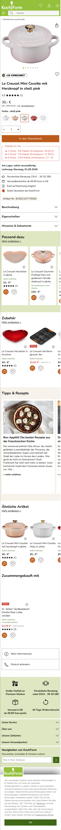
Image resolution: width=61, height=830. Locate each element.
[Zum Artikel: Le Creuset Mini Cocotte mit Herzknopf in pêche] (15, 529)
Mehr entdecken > (11, 241)
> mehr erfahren (12, 474)
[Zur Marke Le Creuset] (14, 75)
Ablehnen (40, 803)
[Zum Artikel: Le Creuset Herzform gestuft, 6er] (43, 337)
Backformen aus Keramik (14, 19)
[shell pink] (24, 118)
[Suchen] (12, 13)
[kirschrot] (34, 118)
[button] (56, 25)
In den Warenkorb (30, 139)
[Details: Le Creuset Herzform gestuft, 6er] (34, 346)
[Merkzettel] (41, 5)
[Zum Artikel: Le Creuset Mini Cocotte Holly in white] (43, 529)
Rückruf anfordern (20, 664)
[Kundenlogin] (49, 5)
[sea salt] (43, 118)
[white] (6, 118)
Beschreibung (10, 207)
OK (30, 822)
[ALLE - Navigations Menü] (3, 13)
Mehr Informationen (21, 653)
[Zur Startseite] (12, 5)
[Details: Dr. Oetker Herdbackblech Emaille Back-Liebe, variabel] (6, 604)
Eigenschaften (11, 216)
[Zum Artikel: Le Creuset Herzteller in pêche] (15, 258)
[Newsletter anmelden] (56, 760)
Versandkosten (27, 106)
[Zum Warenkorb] (57, 5)
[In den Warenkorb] (6, 292)
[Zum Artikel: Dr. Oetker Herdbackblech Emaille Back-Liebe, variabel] (16, 595)
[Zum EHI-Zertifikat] (4, 190)
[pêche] (15, 118)
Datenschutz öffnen (45, 815)
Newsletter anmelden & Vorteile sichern (23, 754)
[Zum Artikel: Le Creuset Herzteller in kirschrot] (15, 337)
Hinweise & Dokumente (16, 226)
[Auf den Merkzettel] (57, 74)
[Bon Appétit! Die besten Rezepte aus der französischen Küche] (28, 417)
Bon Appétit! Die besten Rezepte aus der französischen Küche (26, 439)
